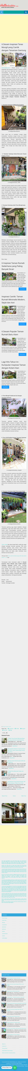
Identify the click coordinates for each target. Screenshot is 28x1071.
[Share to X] (5, 732)
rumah (21, 68)
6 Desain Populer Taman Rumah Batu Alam (13, 333)
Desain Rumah (5, 726)
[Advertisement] (14, 29)
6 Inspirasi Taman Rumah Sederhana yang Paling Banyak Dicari (13, 266)
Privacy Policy (4, 1048)
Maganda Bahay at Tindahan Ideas (13, 1022)
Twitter (17, 728)
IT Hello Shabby (8, 1064)
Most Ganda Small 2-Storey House (13, 1016)
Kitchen (3, 922)
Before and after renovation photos (8, 1052)
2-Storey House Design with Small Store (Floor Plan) (16, 1028)
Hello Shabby (19, 1063)
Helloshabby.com (6, 68)
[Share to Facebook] (6, 732)
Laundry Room (5, 933)
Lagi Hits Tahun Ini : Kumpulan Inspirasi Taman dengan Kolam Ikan (14, 365)
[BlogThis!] (4, 732)
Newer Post (4, 796)
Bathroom (4, 929)
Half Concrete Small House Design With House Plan (16, 1003)
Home (14, 796)
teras (10, 726)
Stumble (5, 730)
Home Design (4, 918)
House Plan (4, 920)
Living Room (4, 924)
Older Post (23, 796)
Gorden (3, 935)
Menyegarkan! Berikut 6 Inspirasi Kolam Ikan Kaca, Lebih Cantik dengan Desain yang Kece (16, 750)
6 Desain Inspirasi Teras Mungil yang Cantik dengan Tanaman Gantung (14, 47)
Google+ (23, 728)
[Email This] (3, 732)
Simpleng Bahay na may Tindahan (13, 1034)
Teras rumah (4, 544)
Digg (11, 730)
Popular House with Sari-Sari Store (13, 991)
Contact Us (4, 1046)
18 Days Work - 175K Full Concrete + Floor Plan (15, 997)
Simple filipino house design (7, 1050)
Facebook (11, 728)
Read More (22, 289)
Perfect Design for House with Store (13, 978)
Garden (3, 931)
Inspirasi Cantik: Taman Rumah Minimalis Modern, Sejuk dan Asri (13, 299)
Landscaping (4, 938)
